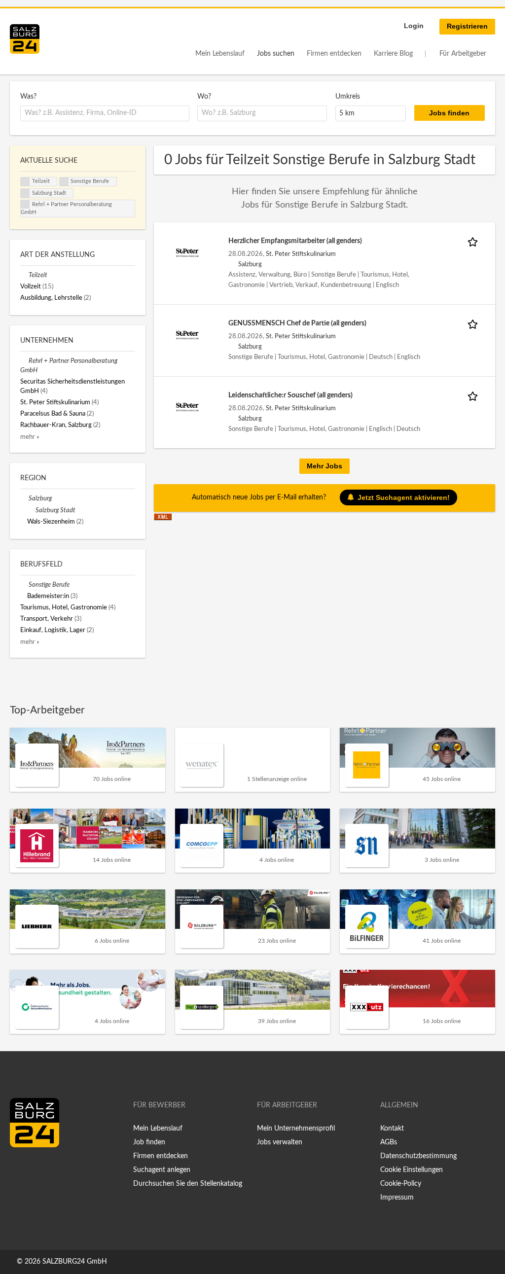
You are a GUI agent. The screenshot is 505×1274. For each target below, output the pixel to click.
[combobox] (104, 113)
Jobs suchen (275, 53)
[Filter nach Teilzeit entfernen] (24, 275)
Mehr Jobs (324, 466)
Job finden (149, 1142)
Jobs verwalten (279, 1142)
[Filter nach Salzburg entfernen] (24, 498)
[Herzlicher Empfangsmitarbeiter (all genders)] (187, 252)
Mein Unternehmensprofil (296, 1128)
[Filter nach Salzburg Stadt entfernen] (31, 510)
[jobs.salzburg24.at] (24, 39)
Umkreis (347, 96)
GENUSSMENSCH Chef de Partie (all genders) (297, 323)
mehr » (29, 437)
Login (414, 26)
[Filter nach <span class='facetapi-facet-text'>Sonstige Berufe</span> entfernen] (64, 181)
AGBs (388, 1142)
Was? (28, 96)
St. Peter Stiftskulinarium (301, 254)
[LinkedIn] (35, 1168)
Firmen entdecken (334, 53)
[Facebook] (21, 1168)
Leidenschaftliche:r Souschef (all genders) (290, 395)
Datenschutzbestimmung (418, 1156)
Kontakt (392, 1128)
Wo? (204, 96)
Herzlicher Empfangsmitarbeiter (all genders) (295, 241)
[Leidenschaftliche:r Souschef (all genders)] (187, 406)
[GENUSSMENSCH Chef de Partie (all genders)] (187, 334)
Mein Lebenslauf (220, 53)
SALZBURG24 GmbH (74, 1261)
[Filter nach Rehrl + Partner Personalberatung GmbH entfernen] (24, 361)
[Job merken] (474, 241)
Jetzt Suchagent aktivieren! (404, 497)
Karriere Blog (393, 53)
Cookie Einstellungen (411, 1170)
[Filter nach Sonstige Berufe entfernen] (24, 585)
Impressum (397, 1197)
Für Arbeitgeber (462, 53)
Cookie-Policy (400, 1183)
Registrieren (467, 26)
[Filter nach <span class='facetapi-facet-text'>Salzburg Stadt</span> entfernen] (25, 193)
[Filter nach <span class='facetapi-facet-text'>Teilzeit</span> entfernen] (25, 181)
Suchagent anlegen (161, 1170)
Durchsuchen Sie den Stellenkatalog (187, 1183)
